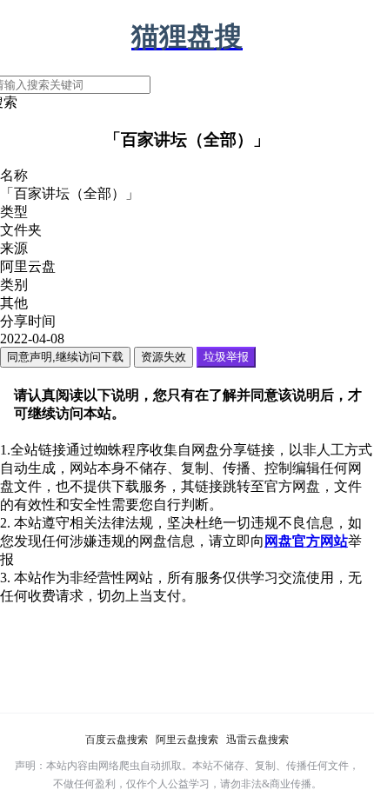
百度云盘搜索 (116, 740)
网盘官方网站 (306, 541)
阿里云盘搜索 (187, 740)
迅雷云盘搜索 (257, 740)
